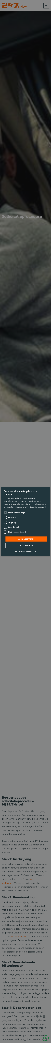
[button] (25, 551)
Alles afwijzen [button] (26, 545)
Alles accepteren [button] (26, 539)
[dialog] (25, 521)
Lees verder (42, 507)
